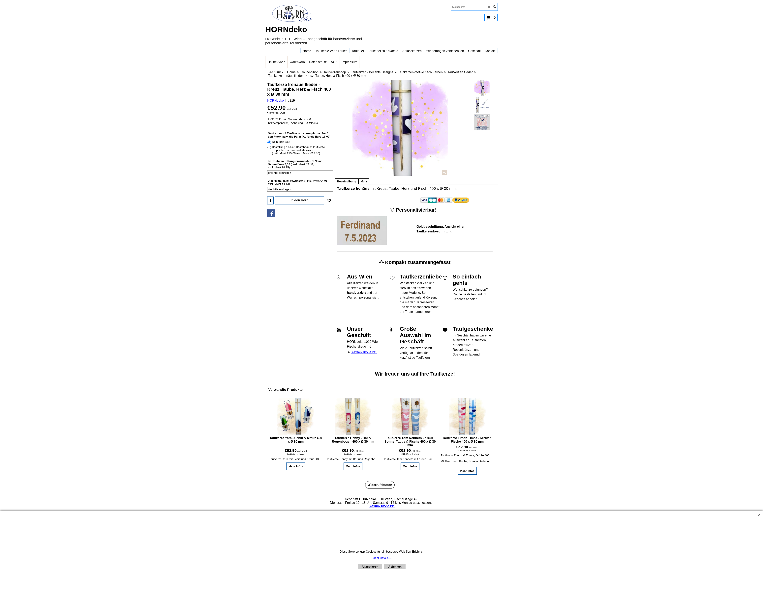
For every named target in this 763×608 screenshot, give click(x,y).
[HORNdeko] (300, 13)
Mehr (364, 181)
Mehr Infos (296, 466)
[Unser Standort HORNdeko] (482, 122)
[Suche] (495, 7)
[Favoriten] (329, 200)
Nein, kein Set (281, 141)
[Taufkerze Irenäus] (400, 128)
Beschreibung (346, 181)
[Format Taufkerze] (482, 105)
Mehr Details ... (382, 557)
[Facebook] (271, 213)
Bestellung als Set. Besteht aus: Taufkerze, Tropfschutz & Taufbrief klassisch (299, 150)
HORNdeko (275, 100)
